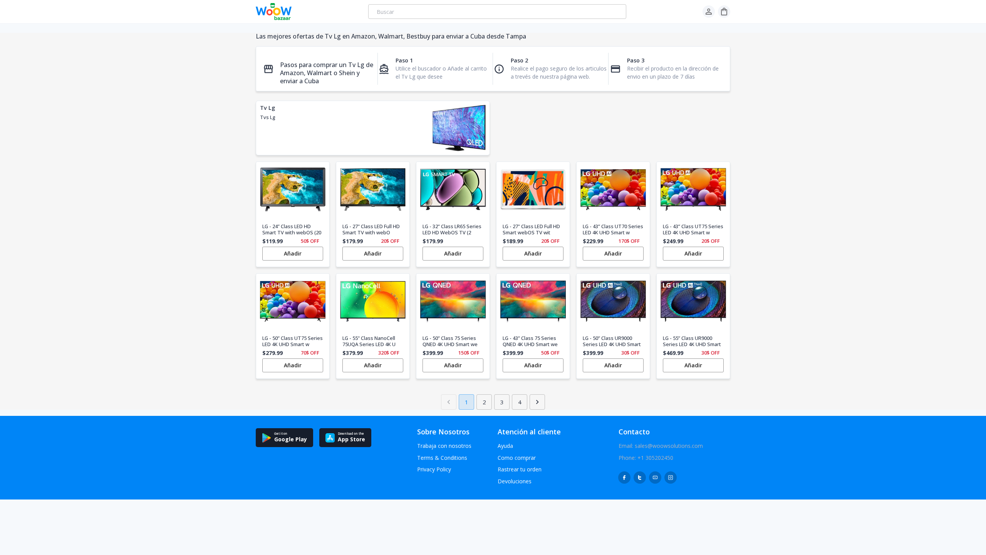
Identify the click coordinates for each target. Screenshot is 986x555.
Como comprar (517, 457)
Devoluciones (515, 481)
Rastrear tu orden (520, 469)
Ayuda (505, 445)
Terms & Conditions (442, 457)
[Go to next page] (537, 402)
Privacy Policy (434, 469)
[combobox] (498, 11)
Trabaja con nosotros (444, 445)
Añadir (293, 253)
